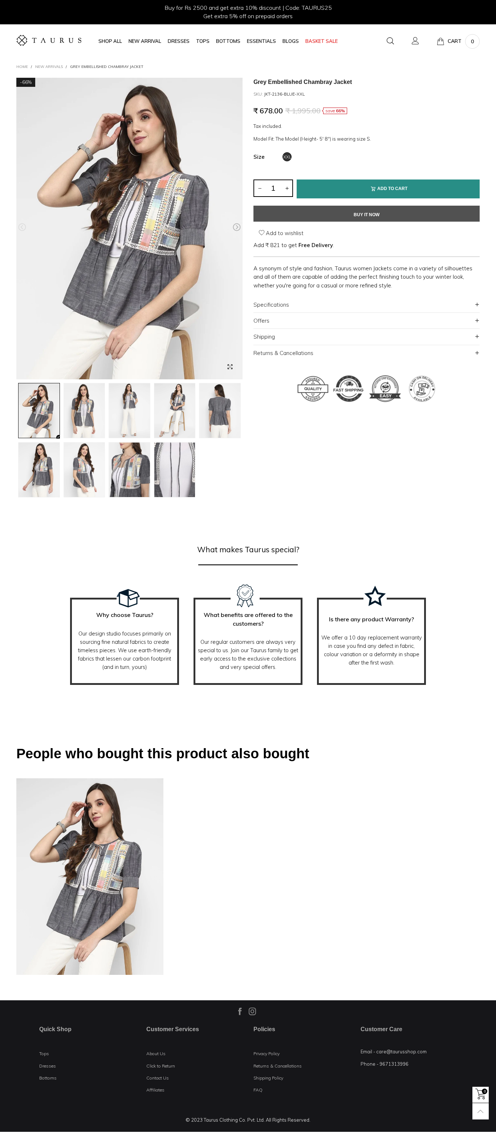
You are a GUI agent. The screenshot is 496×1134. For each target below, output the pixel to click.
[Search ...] (390, 41)
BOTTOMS (228, 41)
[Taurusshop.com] (48, 40)
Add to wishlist (284, 233)
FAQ (258, 1090)
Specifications (271, 304)
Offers (261, 320)
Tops (44, 1053)
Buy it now (366, 214)
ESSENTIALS (261, 41)
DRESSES (179, 41)
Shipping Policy (268, 1078)
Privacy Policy (266, 1053)
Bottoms (48, 1078)
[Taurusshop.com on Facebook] (240, 1011)
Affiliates (155, 1090)
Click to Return (160, 1066)
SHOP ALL (110, 41)
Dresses (47, 1066)
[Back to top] (480, 1111)
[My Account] (415, 41)
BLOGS (290, 41)
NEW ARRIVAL (145, 41)
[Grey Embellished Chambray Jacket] (129, 229)
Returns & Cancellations (283, 353)
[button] (22, 227)
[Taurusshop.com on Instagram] (252, 1011)
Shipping (264, 336)
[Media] (230, 366)
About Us (156, 1053)
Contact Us (157, 1078)
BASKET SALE (321, 41)
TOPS (203, 41)
